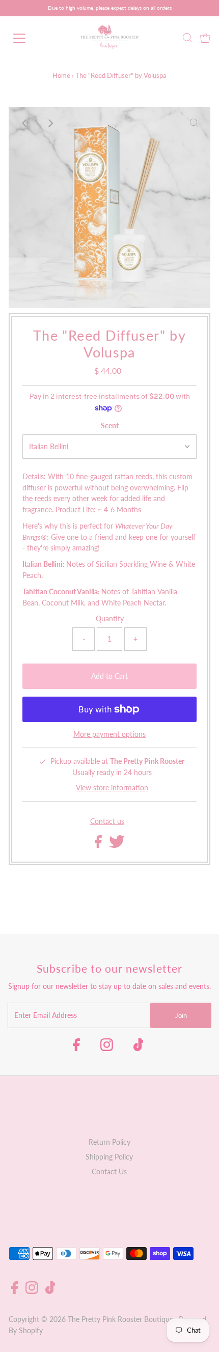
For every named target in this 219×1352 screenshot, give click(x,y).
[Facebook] (76, 1048)
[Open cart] (205, 38)
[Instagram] (107, 1048)
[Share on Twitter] (117, 845)
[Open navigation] (30, 38)
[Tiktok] (138, 1048)
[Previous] (25, 123)
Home (61, 75)
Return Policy (109, 1142)
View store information (112, 788)
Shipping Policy (109, 1157)
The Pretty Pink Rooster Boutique (120, 1319)
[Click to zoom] (194, 123)
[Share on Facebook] (99, 845)
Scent (110, 426)
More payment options (109, 734)
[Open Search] (187, 38)
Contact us (107, 821)
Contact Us (109, 1172)
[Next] (50, 123)
